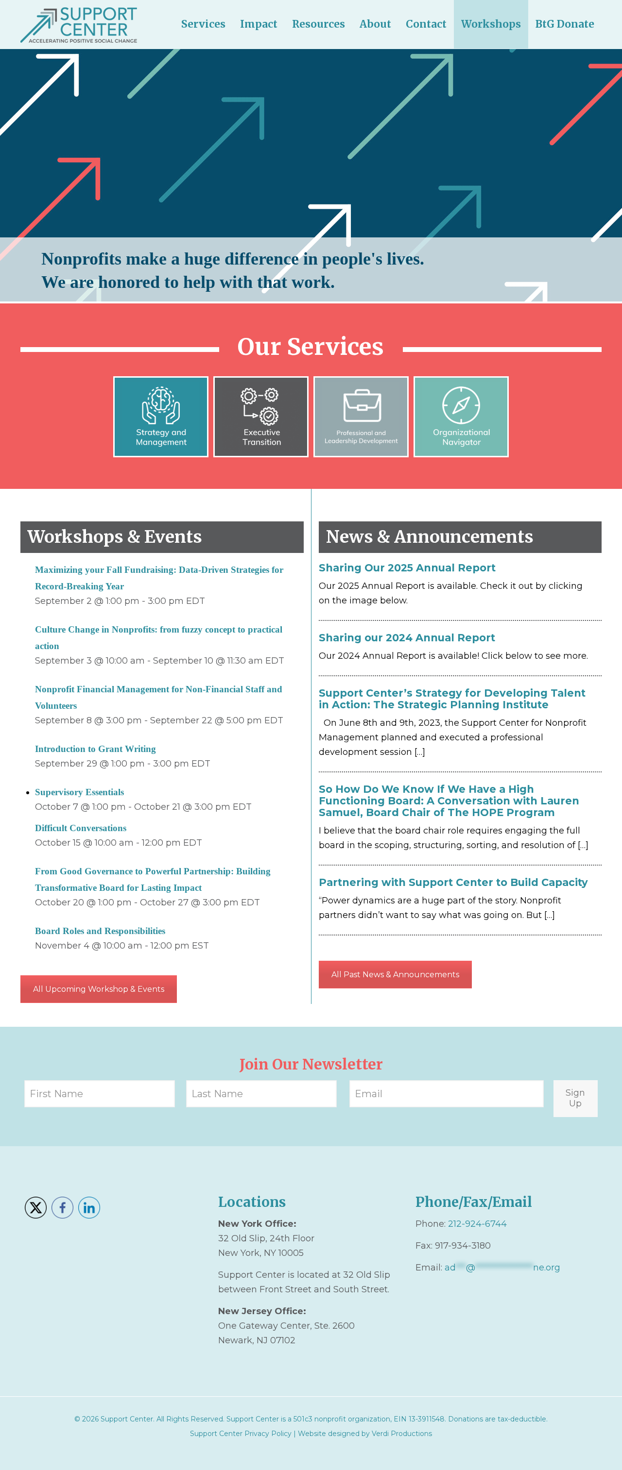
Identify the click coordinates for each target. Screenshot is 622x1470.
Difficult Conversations (80, 828)
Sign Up (575, 1098)
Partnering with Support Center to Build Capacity (453, 882)
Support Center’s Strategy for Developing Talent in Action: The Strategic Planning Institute (452, 699)
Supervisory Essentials (79, 792)
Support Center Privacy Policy (241, 1433)
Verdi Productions (402, 1433)
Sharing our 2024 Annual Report (407, 638)
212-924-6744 (477, 1224)
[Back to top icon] (575, 1450)
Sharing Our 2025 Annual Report (407, 568)
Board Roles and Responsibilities (100, 931)
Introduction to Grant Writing (95, 749)
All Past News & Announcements (395, 974)
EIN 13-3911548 (419, 1419)
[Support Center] (78, 24)
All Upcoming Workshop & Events (98, 989)
